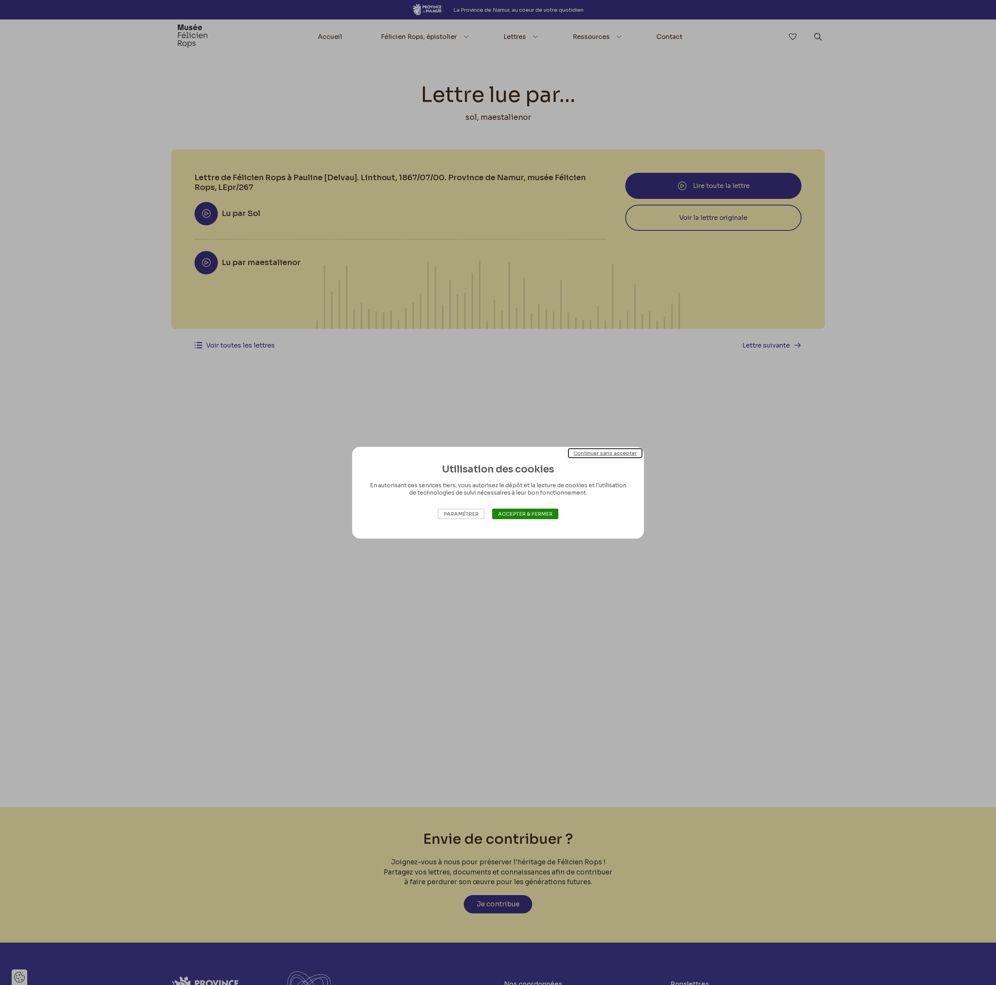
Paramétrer (461, 514)
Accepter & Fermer (525, 514)
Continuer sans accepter (605, 452)
